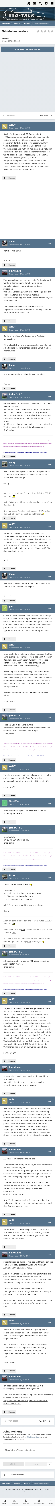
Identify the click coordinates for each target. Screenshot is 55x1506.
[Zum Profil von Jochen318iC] (4, 396)
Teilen (14, 1464)
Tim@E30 (14, 801)
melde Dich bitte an (32, 1437)
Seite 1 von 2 (28, 116)
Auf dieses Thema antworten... (21, 1450)
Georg (12, 462)
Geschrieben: (19, 128)
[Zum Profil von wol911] (4, 126)
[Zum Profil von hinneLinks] (4, 272)
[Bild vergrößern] (31, 884)
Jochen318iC (15, 394)
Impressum (29, 1489)
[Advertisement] (27, 82)
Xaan (12, 241)
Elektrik (17, 41)
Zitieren (12, 178)
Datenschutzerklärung (14, 1489)
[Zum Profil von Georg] (4, 464)
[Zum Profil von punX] (4, 608)
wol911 (8, 38)
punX (12, 606)
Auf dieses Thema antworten (27, 49)
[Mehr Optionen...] (50, 127)
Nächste (44, 116)
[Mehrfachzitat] (4, 178)
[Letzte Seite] (51, 116)
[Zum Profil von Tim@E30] (4, 803)
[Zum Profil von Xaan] (4, 243)
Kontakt (38, 1489)
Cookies (46, 1489)
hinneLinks (15, 270)
